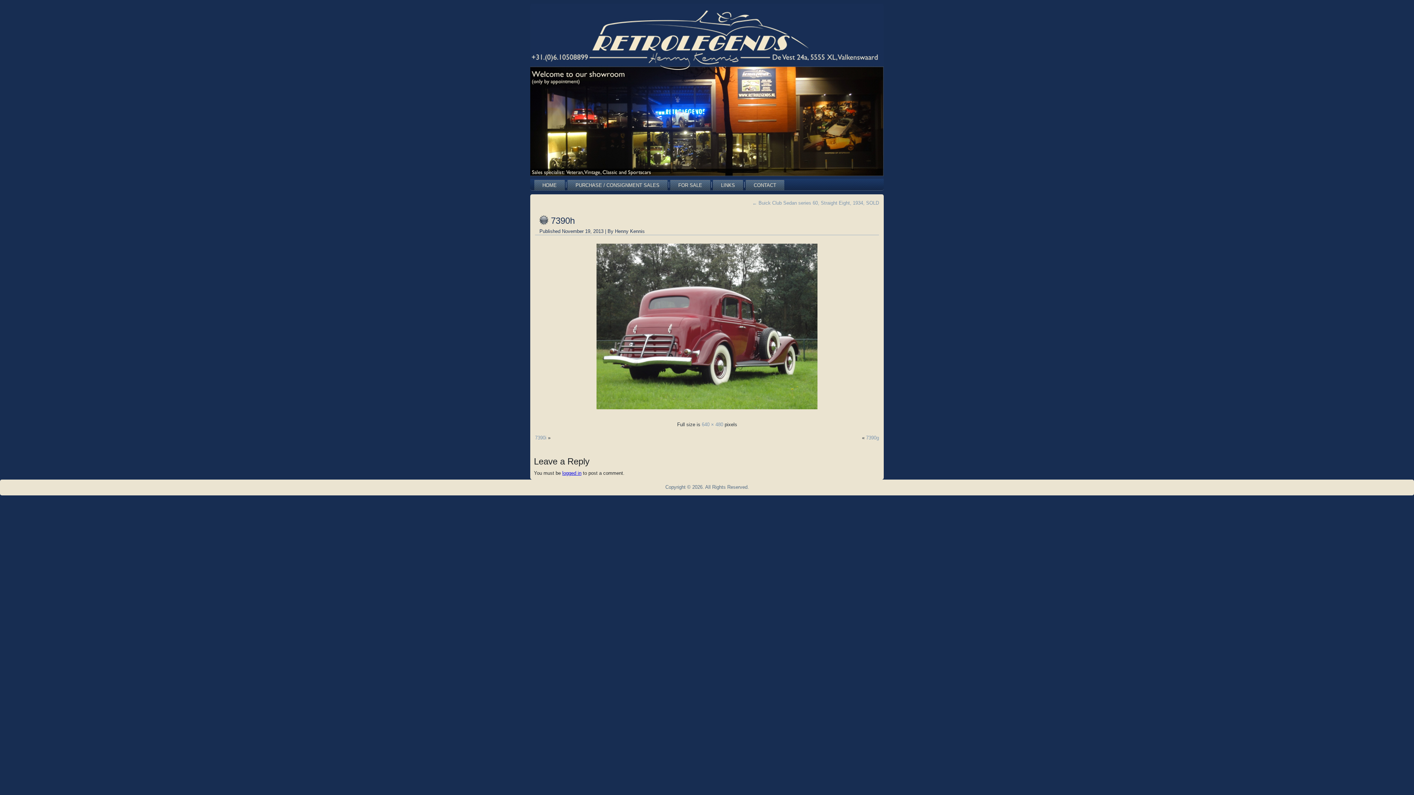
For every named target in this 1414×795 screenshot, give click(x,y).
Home (549, 185)
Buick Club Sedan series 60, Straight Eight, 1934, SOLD (815, 203)
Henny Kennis (630, 231)
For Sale (690, 185)
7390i (540, 438)
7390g (872, 438)
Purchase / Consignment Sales (617, 185)
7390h (563, 221)
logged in (571, 473)
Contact (765, 185)
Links (728, 185)
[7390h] (707, 411)
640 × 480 (712, 424)
